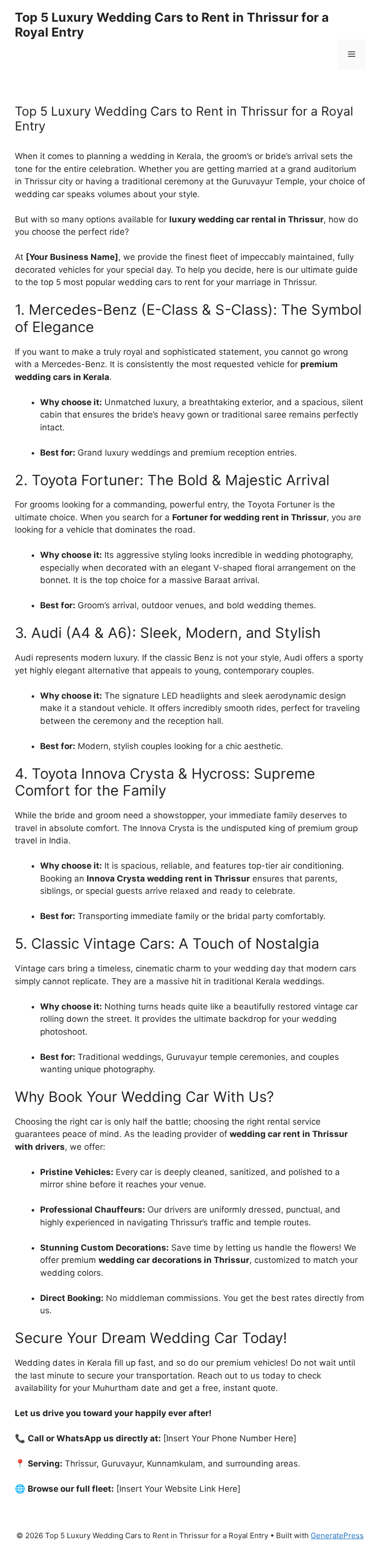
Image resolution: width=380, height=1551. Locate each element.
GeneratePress (337, 1535)
